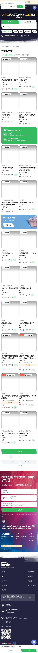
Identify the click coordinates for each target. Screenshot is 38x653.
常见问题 (4, 585)
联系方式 (4, 590)
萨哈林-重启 (5, 115)
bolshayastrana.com (15, 546)
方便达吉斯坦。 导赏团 (26, 323)
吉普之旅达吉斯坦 (7, 168)
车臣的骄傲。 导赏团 (26, 202)
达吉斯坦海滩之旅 (7, 253)
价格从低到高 (17, 55)
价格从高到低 (25, 55)
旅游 (3, 572)
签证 (3, 576)
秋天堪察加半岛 (6, 323)
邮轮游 (29, 22)
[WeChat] (2, 626)
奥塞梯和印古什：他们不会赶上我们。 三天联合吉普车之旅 (27, 358)
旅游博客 (30, 576)
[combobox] (4, 498)
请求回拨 (8, 622)
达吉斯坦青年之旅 (25, 288)
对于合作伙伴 (32, 585)
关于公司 (4, 581)
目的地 (30, 581)
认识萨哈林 (23, 80)
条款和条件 (26, 514)
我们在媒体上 (32, 572)
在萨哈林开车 (23, 433)
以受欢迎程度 (8, 55)
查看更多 (27, 2)
